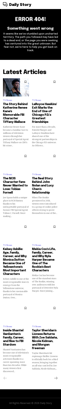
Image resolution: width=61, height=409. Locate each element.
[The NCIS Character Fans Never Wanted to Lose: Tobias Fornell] (16, 161)
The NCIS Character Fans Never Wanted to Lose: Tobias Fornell (15, 185)
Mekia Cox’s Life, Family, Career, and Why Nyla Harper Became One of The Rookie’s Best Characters (44, 260)
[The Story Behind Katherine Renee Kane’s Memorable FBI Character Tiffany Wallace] (16, 87)
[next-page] (55, 378)
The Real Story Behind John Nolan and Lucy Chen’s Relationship (43, 185)
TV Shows (7, 100)
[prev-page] (5, 378)
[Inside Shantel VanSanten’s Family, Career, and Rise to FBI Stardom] (16, 314)
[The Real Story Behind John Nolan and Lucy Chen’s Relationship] (45, 161)
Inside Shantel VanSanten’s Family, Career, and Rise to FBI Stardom (13, 337)
